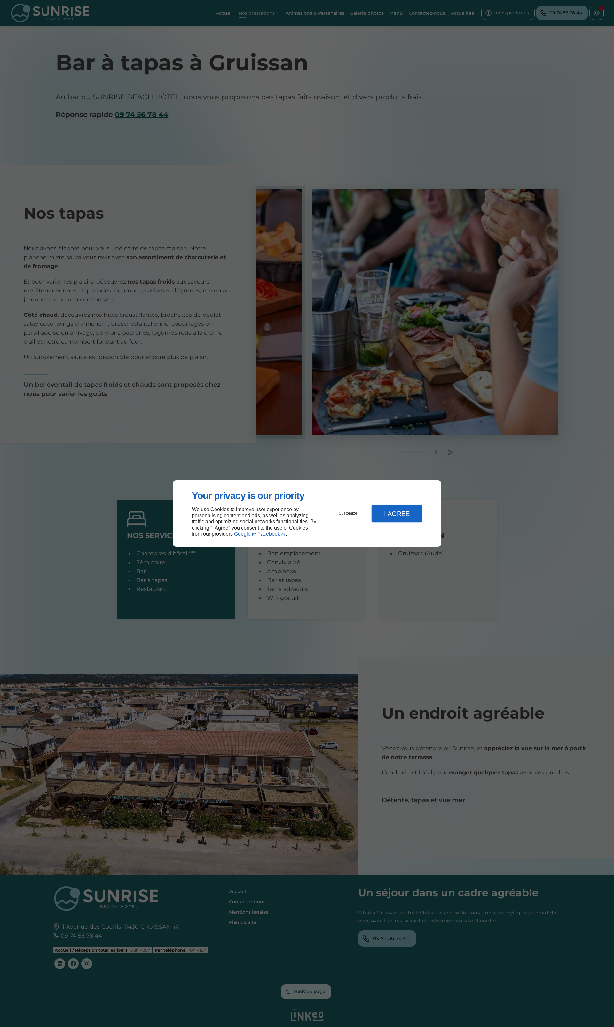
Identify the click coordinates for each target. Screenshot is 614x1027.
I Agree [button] (397, 513)
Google (242, 534)
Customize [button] (348, 513)
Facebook (268, 534)
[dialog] (307, 513)
